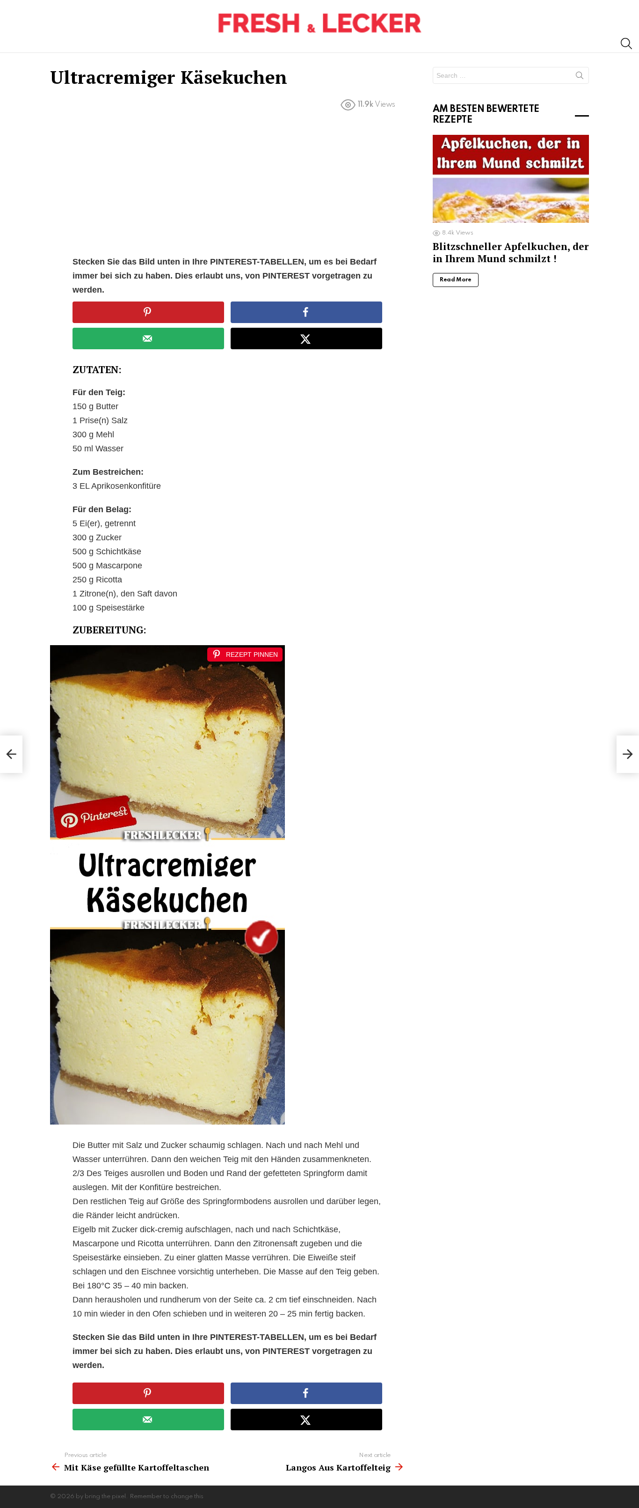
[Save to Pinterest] (148, 312)
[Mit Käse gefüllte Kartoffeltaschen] (11, 754)
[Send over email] (148, 338)
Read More (456, 280)
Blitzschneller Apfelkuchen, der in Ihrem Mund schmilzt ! (510, 252)
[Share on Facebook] (306, 312)
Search (579, 77)
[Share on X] (306, 338)
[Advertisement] (227, 185)
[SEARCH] (626, 43)
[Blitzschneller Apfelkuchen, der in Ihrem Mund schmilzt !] (511, 179)
